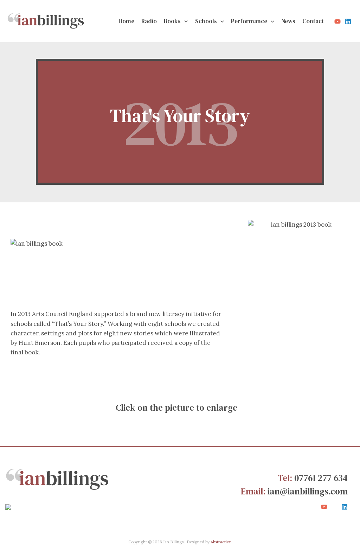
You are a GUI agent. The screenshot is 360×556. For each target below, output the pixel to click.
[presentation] (184, 21)
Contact (313, 21)
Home (126, 21)
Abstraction (221, 541)
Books (172, 21)
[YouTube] (337, 21)
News (288, 21)
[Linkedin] (348, 21)
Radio (149, 21)
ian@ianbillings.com (308, 491)
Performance (249, 21)
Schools (206, 21)
